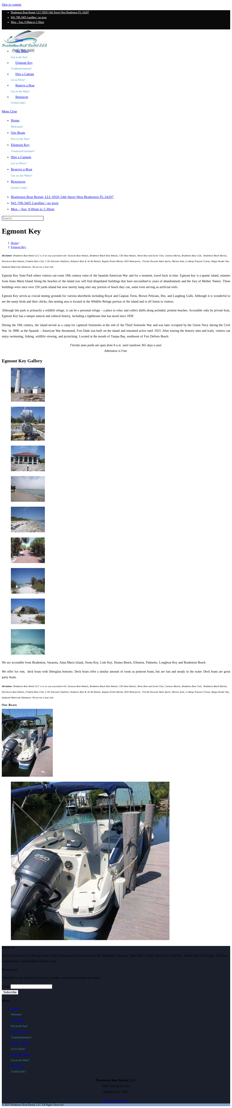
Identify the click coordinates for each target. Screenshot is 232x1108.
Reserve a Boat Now (116, 1100)
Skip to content (11, 4)
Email (6, 986)
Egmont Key (18, 247)
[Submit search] (46, 219)
